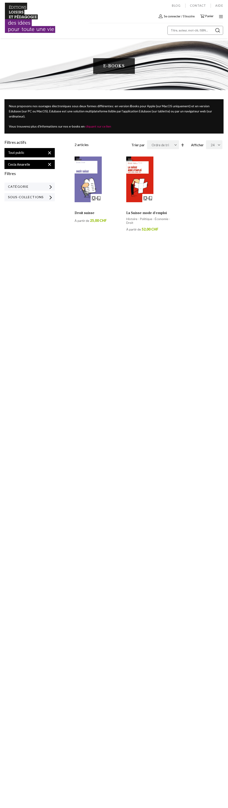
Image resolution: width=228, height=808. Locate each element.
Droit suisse (84, 213)
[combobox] (195, 30)
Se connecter (172, 16)
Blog (176, 5)
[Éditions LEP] (23, 18)
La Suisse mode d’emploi (146, 213)
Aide (219, 5)
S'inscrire (189, 16)
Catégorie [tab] (18, 186)
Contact (198, 5)
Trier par (138, 145)
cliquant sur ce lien (98, 126)
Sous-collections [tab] (26, 197)
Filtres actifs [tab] (15, 142)
